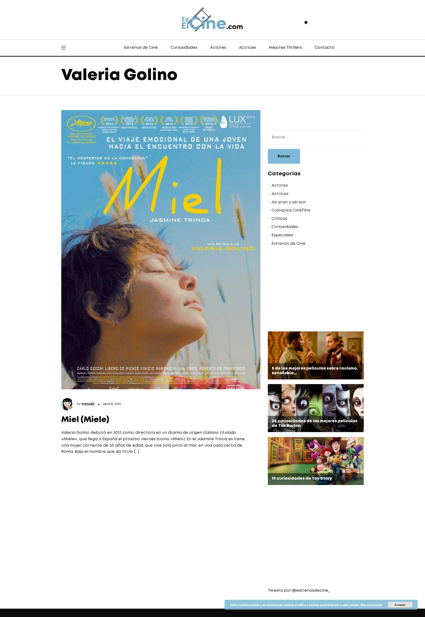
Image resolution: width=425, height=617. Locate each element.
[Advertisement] (312, 289)
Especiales (282, 235)
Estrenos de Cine (141, 47)
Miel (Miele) (85, 419)
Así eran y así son (289, 202)
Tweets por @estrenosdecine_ (299, 590)
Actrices (247, 47)
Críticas (279, 219)
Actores (218, 47)
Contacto (324, 47)
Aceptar (400, 604)
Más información (371, 605)
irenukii (88, 404)
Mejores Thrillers (285, 47)
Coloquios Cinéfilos (291, 210)
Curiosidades (184, 47)
